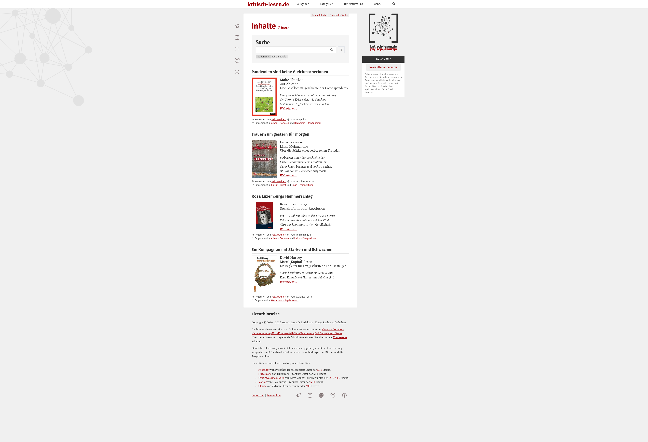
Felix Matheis (279, 119)
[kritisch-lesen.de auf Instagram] (237, 37)
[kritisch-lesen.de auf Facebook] (237, 72)
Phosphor (263, 369)
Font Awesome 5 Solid (271, 377)
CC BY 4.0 (334, 377)
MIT (319, 369)
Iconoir (262, 382)
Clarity (262, 386)
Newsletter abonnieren (383, 67)
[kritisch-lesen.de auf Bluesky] (237, 60)
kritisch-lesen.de (268, 4)
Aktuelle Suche (340, 15)
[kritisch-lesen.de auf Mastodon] (237, 49)
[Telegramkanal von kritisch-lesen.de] (237, 26)
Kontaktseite (340, 337)
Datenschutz (274, 395)
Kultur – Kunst (278, 185)
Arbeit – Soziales (280, 123)
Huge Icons (264, 373)
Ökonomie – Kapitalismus (308, 123)
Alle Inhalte (320, 15)
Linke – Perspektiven (302, 185)
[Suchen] (393, 4)
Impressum (258, 395)
